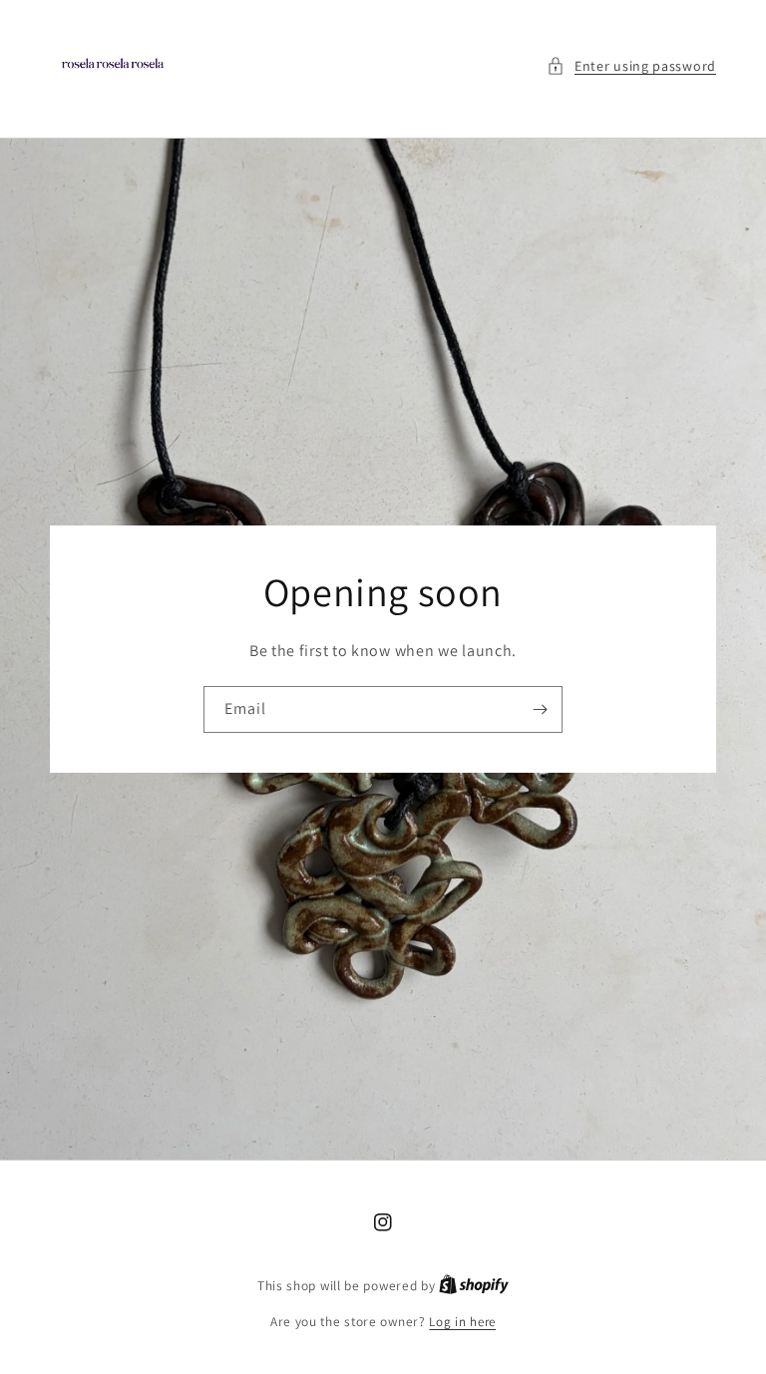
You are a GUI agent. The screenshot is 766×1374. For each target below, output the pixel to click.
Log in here (462, 1321)
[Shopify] (474, 1285)
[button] (631, 66)
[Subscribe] (540, 709)
